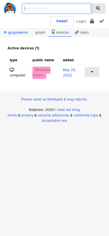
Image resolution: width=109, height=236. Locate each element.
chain (84, 32)
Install (62, 21)
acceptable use (54, 120)
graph (39, 32)
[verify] (101, 21)
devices (62, 32)
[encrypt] (92, 21)
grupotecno (18, 32)
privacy (27, 115)
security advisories (53, 115)
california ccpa (86, 115)
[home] (10, 7)
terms (12, 115)
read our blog (68, 109)
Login (81, 21)
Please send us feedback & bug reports (54, 99)
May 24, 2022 (69, 72)
